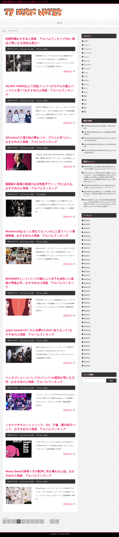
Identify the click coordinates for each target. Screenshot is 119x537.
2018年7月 (87, 220)
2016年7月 (87, 299)
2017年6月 (87, 259)
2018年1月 (87, 232)
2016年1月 (87, 322)
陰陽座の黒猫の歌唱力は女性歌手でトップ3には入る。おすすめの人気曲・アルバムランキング (40, 186)
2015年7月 (87, 346)
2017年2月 (87, 271)
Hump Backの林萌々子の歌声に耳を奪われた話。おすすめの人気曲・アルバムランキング (40, 473)
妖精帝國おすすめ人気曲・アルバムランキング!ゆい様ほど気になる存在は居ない (40, 40)
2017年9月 (87, 248)
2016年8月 (87, 295)
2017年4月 (87, 267)
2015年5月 (87, 353)
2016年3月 (87, 314)
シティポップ (88, 64)
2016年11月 (87, 283)
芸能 (32, 49)
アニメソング (88, 48)
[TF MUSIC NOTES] (33, 17)
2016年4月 (87, 310)
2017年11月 (87, 240)
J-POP (86, 41)
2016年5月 (87, 306)
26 (52, 521)
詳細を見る (68, 71)
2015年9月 (87, 338)
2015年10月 (87, 334)
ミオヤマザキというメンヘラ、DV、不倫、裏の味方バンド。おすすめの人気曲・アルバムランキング (40, 427)
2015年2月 (87, 365)
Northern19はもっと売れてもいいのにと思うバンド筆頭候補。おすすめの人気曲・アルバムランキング (40, 233)
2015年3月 (87, 361)
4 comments (42, 194)
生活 (85, 103)
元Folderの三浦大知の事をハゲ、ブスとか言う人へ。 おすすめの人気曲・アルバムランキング (39, 139)
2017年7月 (87, 255)
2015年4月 (87, 357)
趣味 (85, 111)
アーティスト (26, 49)
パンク (86, 76)
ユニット (86, 84)
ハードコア (87, 68)
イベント (86, 56)
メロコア (86, 80)
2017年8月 (87, 251)
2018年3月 (87, 224)
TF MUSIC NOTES (63, 534)
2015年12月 (87, 326)
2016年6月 (87, 302)
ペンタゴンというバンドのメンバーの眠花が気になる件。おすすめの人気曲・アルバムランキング (40, 379)
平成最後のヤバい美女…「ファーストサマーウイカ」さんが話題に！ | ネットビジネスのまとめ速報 (100, 204)
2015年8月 (87, 342)
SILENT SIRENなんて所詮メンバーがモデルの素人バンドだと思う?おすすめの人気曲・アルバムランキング (39, 90)
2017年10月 (87, 244)
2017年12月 (87, 236)
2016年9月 (87, 291)
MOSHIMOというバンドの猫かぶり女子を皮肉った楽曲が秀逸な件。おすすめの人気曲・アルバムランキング (39, 283)
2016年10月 (87, 287)
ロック (86, 92)
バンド (86, 72)
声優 (85, 96)
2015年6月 (87, 350)
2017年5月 (87, 263)
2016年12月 (87, 279)
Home (4, 30)
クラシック (87, 60)
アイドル (86, 45)
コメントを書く (43, 49)
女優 (85, 100)
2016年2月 (87, 318)
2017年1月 (87, 275)
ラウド (86, 88)
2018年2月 (87, 228)
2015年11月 (87, 330)
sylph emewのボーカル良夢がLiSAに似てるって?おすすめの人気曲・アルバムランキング (39, 332)
